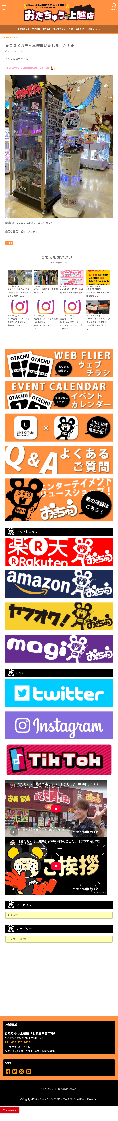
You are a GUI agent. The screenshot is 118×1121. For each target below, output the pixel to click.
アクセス (36, 29)
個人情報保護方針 (67, 1089)
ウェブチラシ (59, 29)
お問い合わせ (94, 29)
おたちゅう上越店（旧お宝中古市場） (57, 1099)
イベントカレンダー (77, 29)
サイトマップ (47, 1089)
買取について (24, 29)
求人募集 (47, 29)
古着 (10, 243)
